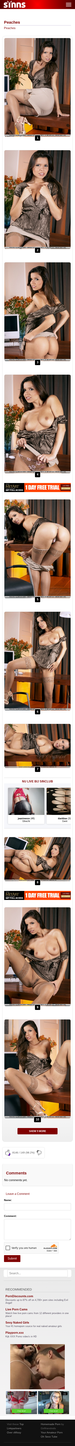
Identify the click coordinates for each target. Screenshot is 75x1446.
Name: (8, 1200)
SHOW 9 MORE (37, 1131)
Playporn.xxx (14, 1332)
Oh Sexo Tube (49, 1436)
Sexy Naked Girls (17, 1322)
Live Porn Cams (16, 1309)
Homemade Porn (50, 1424)
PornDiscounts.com (19, 1296)
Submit (12, 1258)
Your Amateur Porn (52, 1432)
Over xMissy (14, 1432)
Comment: (10, 1216)
